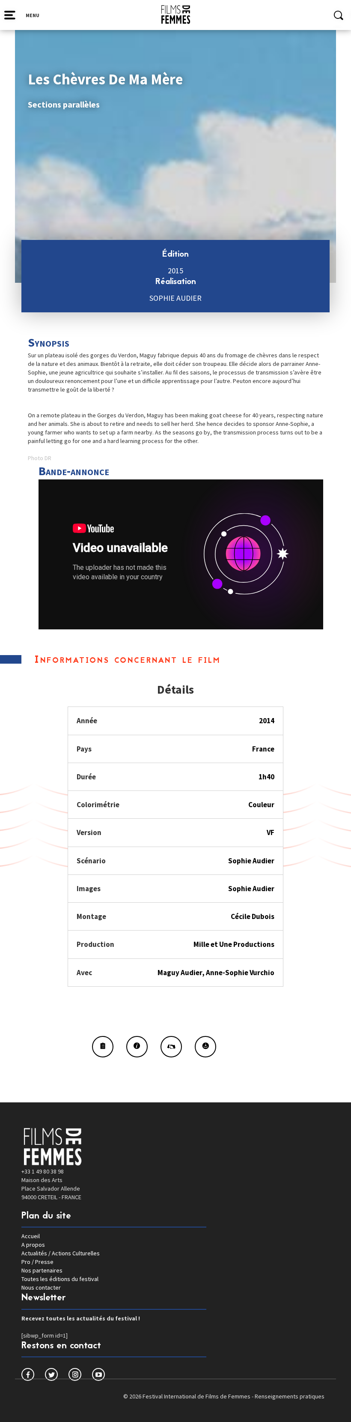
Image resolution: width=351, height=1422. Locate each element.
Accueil (30, 1236)
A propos (33, 1244)
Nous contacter (41, 1287)
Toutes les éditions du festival (59, 1279)
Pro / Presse (37, 1262)
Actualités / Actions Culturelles (60, 1253)
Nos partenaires (41, 1270)
